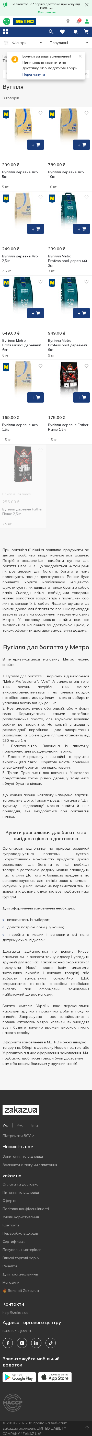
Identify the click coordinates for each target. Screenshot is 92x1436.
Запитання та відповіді (23, 1156)
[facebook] (8, 1343)
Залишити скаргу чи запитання (30, 1165)
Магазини (11, 1282)
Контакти (11, 1225)
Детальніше (47, 12)
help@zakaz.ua (16, 1312)
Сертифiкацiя (14, 1241)
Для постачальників (20, 1274)
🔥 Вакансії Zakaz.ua (21, 1290)
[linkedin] (36, 1343)
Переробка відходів (20, 1233)
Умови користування (21, 1217)
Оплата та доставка (21, 1184)
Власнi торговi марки (21, 1258)
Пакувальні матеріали (22, 1249)
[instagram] (22, 1343)
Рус (20, 1125)
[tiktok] (50, 1343)
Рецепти (10, 1266)
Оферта (10, 1200)
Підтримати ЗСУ (17, 1135)
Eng (34, 1125)
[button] (68, 21)
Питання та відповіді (21, 1192)
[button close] (86, 4)
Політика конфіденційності (26, 1208)
